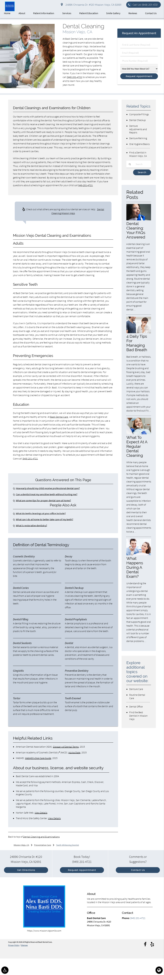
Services (66, 13)
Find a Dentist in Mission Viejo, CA (138, 154)
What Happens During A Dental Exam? (134, 567)
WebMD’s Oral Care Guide (38, 758)
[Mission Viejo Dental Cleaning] (27, 87)
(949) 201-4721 (74, 77)
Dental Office (136, 706)
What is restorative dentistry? (31, 525)
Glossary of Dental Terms (66, 746)
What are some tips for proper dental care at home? (43, 500)
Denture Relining (138, 138)
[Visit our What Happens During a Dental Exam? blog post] (138, 554)
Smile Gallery (113, 13)
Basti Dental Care (59, 416)
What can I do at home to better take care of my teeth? (44, 519)
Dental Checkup (137, 120)
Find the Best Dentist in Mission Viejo (138, 716)
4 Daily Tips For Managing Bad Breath (136, 343)
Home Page (74, 752)
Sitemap (24, 945)
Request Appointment (82, 870)
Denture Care (136, 689)
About (22, 13)
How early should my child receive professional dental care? (48, 488)
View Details (41, 812)
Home (7, 13)
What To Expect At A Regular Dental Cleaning (136, 446)
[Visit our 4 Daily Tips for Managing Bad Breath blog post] (138, 332)
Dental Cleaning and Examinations (41, 836)
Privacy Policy (13, 945)
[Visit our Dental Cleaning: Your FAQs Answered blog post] (138, 219)
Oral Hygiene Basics (139, 144)
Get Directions (26, 870)
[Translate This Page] (159, 970)
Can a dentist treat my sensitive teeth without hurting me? (46, 494)
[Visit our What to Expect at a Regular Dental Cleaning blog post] (138, 433)
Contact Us (151, 13)
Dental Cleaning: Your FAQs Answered (135, 230)
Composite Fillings (139, 114)
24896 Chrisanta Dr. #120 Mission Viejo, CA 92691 (92, 4)
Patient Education (88, 13)
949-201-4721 (85, 185)
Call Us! (145, 4)
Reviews (132, 13)
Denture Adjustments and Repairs (138, 129)
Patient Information (43, 13)
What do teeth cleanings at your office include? (41, 513)
